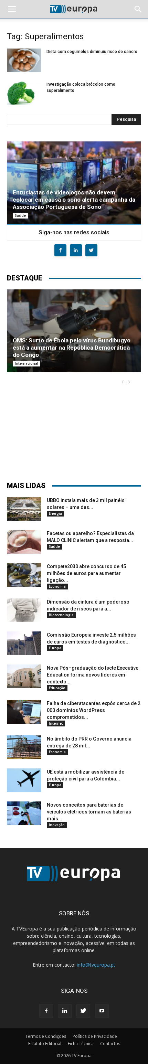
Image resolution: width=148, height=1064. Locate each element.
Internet (56, 723)
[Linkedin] (65, 1011)
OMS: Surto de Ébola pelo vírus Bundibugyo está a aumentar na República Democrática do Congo (71, 347)
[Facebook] (46, 1011)
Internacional (26, 363)
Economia (57, 586)
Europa (55, 648)
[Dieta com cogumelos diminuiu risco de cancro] (24, 60)
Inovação (57, 824)
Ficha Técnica (81, 1043)
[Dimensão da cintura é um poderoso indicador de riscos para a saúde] (24, 610)
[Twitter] (83, 1011)
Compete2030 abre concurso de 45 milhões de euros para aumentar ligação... (86, 573)
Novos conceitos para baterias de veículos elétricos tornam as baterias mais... (89, 811)
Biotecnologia (61, 615)
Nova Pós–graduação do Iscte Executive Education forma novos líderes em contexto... (92, 674)
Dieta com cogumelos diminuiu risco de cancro (91, 51)
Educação (57, 687)
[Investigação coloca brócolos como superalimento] (24, 93)
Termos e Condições (45, 1036)
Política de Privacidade (95, 1036)
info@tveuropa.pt (96, 964)
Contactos (110, 1043)
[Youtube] (102, 1011)
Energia (55, 513)
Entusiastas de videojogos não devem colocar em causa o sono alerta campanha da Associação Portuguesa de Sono (74, 199)
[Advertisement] (74, 427)
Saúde (20, 215)
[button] (138, 9)
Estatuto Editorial (44, 1043)
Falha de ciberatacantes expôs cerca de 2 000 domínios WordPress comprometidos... (93, 710)
